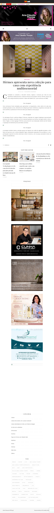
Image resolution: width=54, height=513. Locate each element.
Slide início (13, 450)
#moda (14, 461)
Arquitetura (35, 464)
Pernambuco (15, 494)
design (28, 473)
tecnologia (24, 500)
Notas (12, 443)
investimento (16, 485)
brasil (32, 470)
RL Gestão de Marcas (46, 510)
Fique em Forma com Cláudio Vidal (19, 437)
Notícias (27, 79)
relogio (38, 494)
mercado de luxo (32, 488)
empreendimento (16, 476)
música (14, 491)
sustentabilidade (33, 497)
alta (26, 461)
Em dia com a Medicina (16, 427)
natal (20, 491)
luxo (24, 488)
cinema (38, 470)
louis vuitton (16, 488)
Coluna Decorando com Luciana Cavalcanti (21, 420)
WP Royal (11, 510)
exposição (28, 479)
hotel (24, 482)
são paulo (15, 500)
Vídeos (13, 453)
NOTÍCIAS (9, 4)
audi (18, 467)
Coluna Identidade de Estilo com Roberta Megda (23, 424)
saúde (13, 497)
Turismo (32, 500)
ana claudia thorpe (35, 461)
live (33, 485)
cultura (21, 473)
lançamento (25, 485)
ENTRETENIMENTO (21, 4)
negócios (27, 491)
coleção (14, 473)
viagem (38, 500)
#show (20, 461)
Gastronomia (16, 482)
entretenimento (28, 476)
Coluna (12, 417)
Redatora (7, 145)
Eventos (13, 433)
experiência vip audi (17, 479)
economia (35, 473)
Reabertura (25, 494)
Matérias (13, 440)
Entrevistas (14, 430)
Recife (32, 494)
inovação (30, 482)
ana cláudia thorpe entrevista (21, 464)
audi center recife (27, 467)
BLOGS (27, 4)
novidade (34, 491)
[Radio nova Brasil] (27, 41)
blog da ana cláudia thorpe (20, 470)
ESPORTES (14, 4)
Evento (38, 476)
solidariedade (22, 497)
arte (13, 467)
